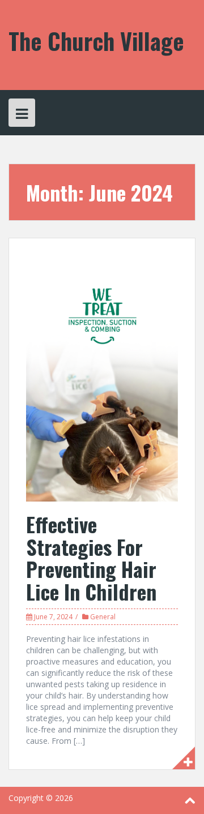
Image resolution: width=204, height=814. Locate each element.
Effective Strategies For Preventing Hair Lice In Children (91, 557)
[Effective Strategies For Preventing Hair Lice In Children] (102, 377)
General (103, 617)
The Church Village (96, 41)
